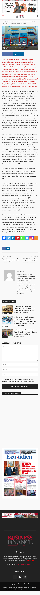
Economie (4, 326)
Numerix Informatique (29, 589)
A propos (13, 584)
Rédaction (10, 48)
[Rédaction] (4, 48)
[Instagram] (31, 238)
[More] (36, 238)
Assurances (15, 22)
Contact (20, 584)
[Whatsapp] (22, 238)
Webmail (26, 584)
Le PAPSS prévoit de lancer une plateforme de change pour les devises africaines (30, 261)
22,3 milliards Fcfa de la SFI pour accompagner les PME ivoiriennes (10, 261)
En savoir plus (31, 560)
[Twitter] (8, 238)
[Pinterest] (17, 238)
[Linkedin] (13, 238)
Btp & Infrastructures (5, 313)
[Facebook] (4, 238)
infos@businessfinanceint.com (25, 564)
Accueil (4, 22)
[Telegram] (27, 238)
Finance (9, 22)
